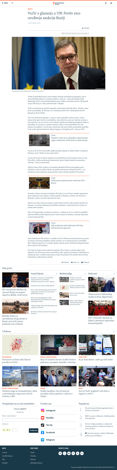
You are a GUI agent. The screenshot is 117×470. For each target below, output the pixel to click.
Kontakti (5, 463)
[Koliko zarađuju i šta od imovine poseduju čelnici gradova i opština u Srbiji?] (58, 376)
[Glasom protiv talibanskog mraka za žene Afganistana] (101, 284)
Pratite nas (33, 430)
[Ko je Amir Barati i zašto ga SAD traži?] (97, 345)
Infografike (6, 357)
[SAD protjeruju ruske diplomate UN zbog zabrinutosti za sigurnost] (39, 228)
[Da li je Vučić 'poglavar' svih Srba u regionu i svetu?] (97, 376)
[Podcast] (106, 3)
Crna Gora (83, 357)
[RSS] (77, 453)
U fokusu (6, 331)
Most (81, 388)
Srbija (42, 388)
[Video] (111, 3)
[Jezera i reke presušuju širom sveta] (64, 295)
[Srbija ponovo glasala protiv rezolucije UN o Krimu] (39, 183)
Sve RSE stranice (7, 456)
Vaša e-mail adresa (9, 416)
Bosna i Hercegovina (48, 357)
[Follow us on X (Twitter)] (64, 453)
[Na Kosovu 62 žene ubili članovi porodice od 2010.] (64, 287)
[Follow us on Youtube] (69, 453)
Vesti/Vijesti (37, 274)
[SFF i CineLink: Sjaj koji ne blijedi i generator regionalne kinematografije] (101, 308)
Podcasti (92, 274)
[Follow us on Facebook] (60, 453)
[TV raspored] (82, 453)
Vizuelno (33, 456)
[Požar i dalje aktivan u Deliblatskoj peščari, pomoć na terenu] (64, 302)
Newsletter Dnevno (36, 463)
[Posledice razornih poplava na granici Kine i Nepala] (64, 279)
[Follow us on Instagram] (73, 453)
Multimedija (66, 274)
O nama (4, 452)
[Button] (85, 28)
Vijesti (30, 9)
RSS (3, 459)
